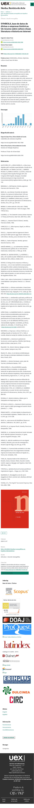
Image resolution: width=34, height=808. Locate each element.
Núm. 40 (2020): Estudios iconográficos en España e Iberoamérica (14, 14)
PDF (4, 533)
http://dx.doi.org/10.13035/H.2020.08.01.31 (19, 294)
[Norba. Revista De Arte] (17, 591)
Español (5, 714)
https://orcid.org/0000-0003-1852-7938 (13, 42)
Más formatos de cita (7, 573)
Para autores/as (7, 727)
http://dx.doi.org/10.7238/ (9, 327)
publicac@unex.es (17, 771)
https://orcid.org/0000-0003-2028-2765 (13, 49)
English (5, 712)
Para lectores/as (7, 725)
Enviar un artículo (9, 737)
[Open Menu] (32, 4)
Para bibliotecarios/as (8, 730)
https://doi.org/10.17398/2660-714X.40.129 (16, 54)
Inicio (2, 12)
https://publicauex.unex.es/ (17, 772)
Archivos (8, 12)
